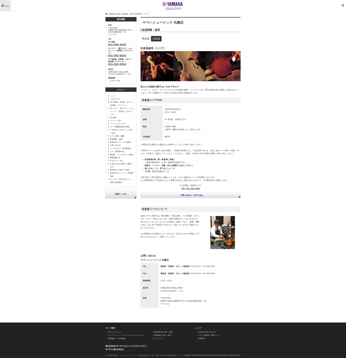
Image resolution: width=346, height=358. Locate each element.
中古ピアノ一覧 (116, 161)
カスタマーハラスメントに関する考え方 (134, 355)
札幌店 (118, 14)
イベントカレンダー (118, 124)
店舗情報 (111, 14)
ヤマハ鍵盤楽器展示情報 (119, 127)
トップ (112, 96)
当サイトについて (114, 332)
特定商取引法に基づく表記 (163, 332)
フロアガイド (115, 99)
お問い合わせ (115, 145)
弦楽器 (156, 38)
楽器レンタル (121, 194)
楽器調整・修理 (127, 14)
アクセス (113, 34)
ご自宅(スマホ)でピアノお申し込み (121, 131)
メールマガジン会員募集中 (120, 148)
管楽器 (146, 38)
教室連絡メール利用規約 (117, 338)
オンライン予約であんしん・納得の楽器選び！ (121, 180)
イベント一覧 (115, 121)
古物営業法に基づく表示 (162, 335)
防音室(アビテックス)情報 (120, 142)
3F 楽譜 (113, 118)
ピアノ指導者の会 (117, 151)
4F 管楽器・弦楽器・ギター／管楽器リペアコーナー (122, 103)
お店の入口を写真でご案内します (121, 165)
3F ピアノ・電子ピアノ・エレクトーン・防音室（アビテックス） (122, 111)
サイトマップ (158, 338)
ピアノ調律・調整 (117, 136)
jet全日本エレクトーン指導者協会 (121, 174)
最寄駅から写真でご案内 (119, 170)
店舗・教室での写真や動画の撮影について (166, 355)
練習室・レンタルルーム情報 (121, 155)
